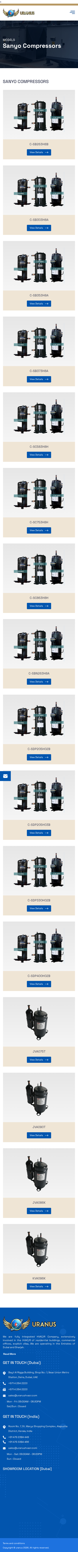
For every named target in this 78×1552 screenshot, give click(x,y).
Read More (9, 1354)
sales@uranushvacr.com (22, 1395)
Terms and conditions (14, 1543)
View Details (37, 152)
